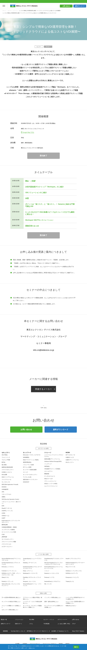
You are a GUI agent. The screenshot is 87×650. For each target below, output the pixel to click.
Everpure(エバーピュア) (72, 577)
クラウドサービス (6, 544)
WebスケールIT (48, 478)
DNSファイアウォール (8, 477)
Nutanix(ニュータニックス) (51, 573)
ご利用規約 (24, 643)
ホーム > (4, 10)
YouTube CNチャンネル (17, 631)
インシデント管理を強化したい (52, 597)
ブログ (74, 623)
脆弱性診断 (5, 524)
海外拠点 (68, 643)
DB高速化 (47, 466)
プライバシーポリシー (35, 643)
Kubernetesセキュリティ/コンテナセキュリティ (11, 521)
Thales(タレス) (70, 581)
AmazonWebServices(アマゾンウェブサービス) (11, 559)
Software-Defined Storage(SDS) (53, 461)
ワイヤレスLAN (27, 477)
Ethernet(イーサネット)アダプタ (31, 455)
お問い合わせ (66, 6)
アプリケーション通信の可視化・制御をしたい (32, 598)
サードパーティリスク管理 (9, 532)
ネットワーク (27, 452)
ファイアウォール (6, 479)
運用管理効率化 (27, 462)
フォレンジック (6, 457)
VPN (3, 492)
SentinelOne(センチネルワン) (52, 581)
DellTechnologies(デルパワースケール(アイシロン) (75, 563)
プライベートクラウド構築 (9, 541)
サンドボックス (6, 482)
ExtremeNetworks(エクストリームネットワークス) (53, 567)
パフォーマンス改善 (28, 464)
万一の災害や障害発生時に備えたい (11, 597)
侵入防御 (4, 464)
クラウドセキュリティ (8, 469)
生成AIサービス (70, 457)
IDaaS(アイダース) (7, 508)
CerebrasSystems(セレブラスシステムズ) (11, 563)
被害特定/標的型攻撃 (7, 467)
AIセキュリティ (70, 462)
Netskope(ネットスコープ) (30, 573)
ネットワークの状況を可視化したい (11, 601)
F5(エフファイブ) (70, 566)
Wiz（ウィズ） (48, 584)
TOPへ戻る (44, 407)
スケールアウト (48, 471)
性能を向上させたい (71, 605)
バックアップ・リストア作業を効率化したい (32, 602)
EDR (3, 505)
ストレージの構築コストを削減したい (11, 606)
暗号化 (3, 462)
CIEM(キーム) (5, 515)
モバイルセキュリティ (8, 539)
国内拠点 (61, 643)
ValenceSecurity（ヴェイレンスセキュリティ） (11, 584)
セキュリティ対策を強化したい (10, 609)
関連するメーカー (43, 389)
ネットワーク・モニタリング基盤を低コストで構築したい (32, 606)
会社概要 (17, 643)
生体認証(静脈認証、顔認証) (9, 527)
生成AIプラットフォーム (72, 459)
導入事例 (31, 619)
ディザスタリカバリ (49, 476)
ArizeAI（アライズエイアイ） (73, 558)
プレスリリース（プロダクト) (49, 643)
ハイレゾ (46, 570)
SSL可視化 (4, 455)
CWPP (3, 518)
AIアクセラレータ (70, 455)
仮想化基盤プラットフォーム (52, 459)
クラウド (4, 537)
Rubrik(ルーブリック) (7, 581)
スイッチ (25, 472)
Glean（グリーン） (28, 570)
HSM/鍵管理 (5, 489)
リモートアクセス (6, 494)
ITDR (3, 534)
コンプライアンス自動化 (8, 529)
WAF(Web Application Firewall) (10, 484)
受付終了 (43, 156)
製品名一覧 (4, 619)
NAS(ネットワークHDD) (50, 483)
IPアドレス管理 (27, 467)
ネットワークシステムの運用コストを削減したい (53, 606)
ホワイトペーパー (62, 619)
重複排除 (46, 473)
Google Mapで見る (28, 132)
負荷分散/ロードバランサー (30, 479)
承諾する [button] (76, 647)
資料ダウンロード (80, 6)
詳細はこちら (32, 648)
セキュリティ (6, 452)
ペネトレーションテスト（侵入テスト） (11, 502)
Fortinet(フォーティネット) (9, 570)
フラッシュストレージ (50, 481)
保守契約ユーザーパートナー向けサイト (37, 631)
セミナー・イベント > (13, 10)
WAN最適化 (26, 457)
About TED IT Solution (78, 631)
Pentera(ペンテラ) (49, 577)
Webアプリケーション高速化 (31, 459)
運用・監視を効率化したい (51, 601)
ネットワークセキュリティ (30, 474)
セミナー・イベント (49, 619)
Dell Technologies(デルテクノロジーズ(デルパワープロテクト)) (53, 563)
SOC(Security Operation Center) (10, 499)
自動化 (3, 496)
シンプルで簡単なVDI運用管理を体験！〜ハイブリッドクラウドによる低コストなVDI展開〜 (40, 10)
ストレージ (47, 452)
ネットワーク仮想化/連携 (29, 469)
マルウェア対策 (6, 459)
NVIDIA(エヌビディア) (72, 573)
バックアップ (47, 464)
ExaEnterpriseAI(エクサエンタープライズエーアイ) (32, 567)
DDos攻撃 (4, 474)
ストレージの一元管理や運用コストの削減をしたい (75, 602)
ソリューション (19, 619)
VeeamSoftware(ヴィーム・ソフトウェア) (32, 584)
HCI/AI (68, 452)
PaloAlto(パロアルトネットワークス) (32, 578)
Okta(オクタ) (5, 577)
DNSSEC (4, 487)
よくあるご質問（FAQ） (64, 623)
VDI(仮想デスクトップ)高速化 (52, 468)
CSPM (3, 513)
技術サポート (18, 623)
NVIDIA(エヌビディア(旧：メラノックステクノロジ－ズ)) (11, 574)
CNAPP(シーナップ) (7, 510)
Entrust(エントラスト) (8, 566)
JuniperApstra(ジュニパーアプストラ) (32, 559)
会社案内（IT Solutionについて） (60, 631)
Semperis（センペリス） (29, 581)
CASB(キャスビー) (7, 472)
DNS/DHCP (26, 482)
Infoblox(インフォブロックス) (73, 570)
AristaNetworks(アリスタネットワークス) (54, 559)
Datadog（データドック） (30, 562)
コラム (31, 623)
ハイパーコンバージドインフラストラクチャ (53, 455)
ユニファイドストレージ (50, 486)
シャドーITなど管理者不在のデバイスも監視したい (75, 598)
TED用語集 (46, 623)
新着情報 (5, 631)
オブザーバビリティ (7, 546)
